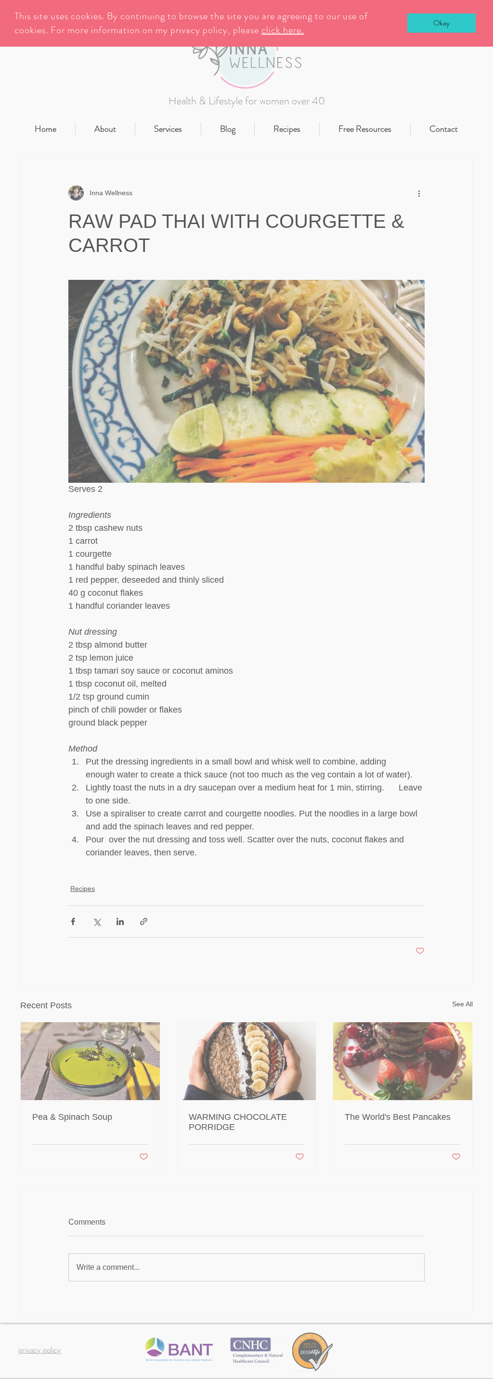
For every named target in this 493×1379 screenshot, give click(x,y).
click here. (282, 30)
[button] (441, 23)
